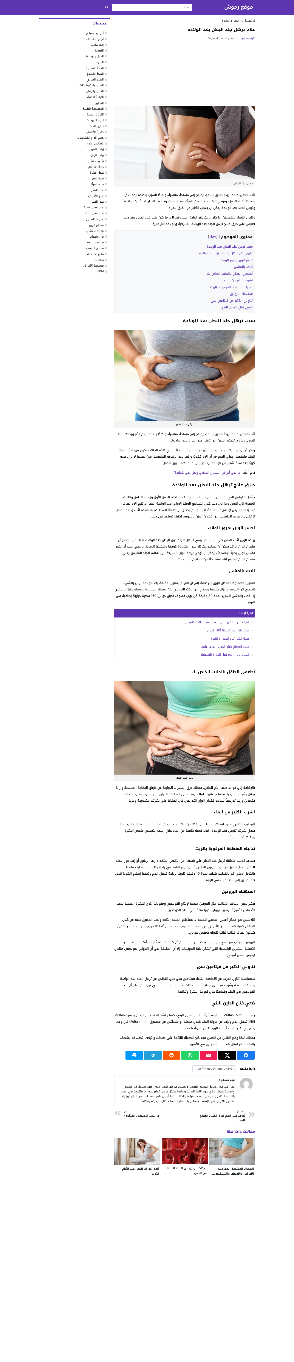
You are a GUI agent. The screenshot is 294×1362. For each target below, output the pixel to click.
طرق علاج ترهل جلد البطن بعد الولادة (226, 253)
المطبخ (99, 103)
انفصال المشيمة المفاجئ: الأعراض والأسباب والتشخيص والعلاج (234, 1173)
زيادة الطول (96, 149)
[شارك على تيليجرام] (153, 1055)
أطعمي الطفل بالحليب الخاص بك (230, 274)
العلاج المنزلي (95, 79)
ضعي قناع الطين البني (237, 307)
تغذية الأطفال (95, 132)
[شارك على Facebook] (246, 1055)
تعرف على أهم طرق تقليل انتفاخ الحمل (222, 1116)
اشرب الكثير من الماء (238, 280)
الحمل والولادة (231, 20)
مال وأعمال (97, 236)
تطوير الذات (97, 126)
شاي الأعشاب (95, 161)
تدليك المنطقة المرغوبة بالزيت (231, 287)
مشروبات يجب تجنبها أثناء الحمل (228, 630)
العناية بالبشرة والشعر (90, 85)
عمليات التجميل (95, 219)
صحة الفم (98, 178)
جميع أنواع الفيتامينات (90, 138)
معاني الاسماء (95, 248)
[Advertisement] (184, 73)
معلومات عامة (95, 254)
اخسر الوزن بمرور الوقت (237, 260)
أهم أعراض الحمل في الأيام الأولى (140, 1171)
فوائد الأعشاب (95, 231)
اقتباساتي (97, 44)
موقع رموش (238, 7)
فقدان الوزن (96, 225)
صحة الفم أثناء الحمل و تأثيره (230, 639)
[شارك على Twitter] (227, 1055)
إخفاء (213, 236)
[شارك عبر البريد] (208, 1055)
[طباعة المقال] (134, 1055)
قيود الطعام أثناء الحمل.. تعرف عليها (225, 647)
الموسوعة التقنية (93, 108)
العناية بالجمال (95, 91)
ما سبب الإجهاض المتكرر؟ (141, 1113)
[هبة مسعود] (246, 1084)
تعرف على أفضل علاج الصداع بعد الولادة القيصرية (216, 622)
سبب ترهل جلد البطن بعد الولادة (229, 247)
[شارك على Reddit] (171, 1055)
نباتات (100, 271)
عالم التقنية (97, 190)
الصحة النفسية (95, 68)
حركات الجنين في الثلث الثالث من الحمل (187, 1170)
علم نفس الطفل (94, 213)
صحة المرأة (97, 184)
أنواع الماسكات (95, 39)
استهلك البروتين (241, 294)
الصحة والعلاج (95, 74)
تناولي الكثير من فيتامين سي (232, 301)
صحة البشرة (97, 172)
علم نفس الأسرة (94, 207)
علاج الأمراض (96, 196)
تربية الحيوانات (95, 120)
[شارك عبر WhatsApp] (190, 1055)
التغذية (99, 50)
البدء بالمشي (243, 267)
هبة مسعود (248, 38)
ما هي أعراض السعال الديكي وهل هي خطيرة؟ (207, 473)
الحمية (100, 62)
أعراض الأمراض (95, 33)
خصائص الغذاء (95, 143)
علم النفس (97, 202)
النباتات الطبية (95, 114)
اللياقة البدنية (95, 97)
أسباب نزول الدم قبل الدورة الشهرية (225, 655)
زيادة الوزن (97, 155)
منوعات (99, 260)
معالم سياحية (95, 242)
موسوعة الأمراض (93, 265)
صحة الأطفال (96, 167)
